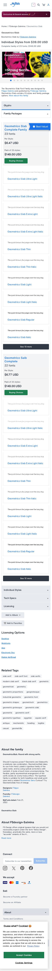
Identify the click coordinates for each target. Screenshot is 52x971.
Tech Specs (10, 598)
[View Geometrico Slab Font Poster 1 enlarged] (26, 65)
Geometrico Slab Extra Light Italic (25, 231)
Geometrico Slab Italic (19, 337)
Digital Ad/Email (8, 657)
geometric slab (32, 707)
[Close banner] (46, 14)
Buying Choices (16, 160)
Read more (6, 838)
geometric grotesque (12, 707)
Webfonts (5, 643)
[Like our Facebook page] (32, 868)
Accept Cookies (24, 955)
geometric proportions (13, 692)
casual (6, 728)
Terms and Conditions (13, 918)
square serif (40, 718)
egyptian (28, 718)
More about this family (18, 95)
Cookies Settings (23, 962)
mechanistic (18, 723)
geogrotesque (33, 692)
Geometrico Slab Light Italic (22, 302)
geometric (44, 681)
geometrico (42, 702)
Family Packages (13, 113)
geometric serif (22, 713)
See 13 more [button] (26, 346)
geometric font (31, 697)
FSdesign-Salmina (17, 26)
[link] (43, 5)
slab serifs (35, 676)
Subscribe (40, 860)
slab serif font (21, 676)
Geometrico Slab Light (19, 284)
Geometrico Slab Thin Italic (22, 267)
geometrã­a (17, 728)
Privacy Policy (33, 945)
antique (6, 723)
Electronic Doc (8, 652)
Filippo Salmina (7, 91)
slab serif (7, 676)
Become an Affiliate (12, 902)
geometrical (8, 687)
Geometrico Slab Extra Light (23, 214)
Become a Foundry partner (15, 896)
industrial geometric (12, 697)
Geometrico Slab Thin (19, 249)
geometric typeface (12, 718)
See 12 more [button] (26, 578)
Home (4, 26)
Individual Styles (13, 590)
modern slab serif (11, 681)
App (3, 648)
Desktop (5, 638)
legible (41, 723)
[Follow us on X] (15, 868)
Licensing (9, 606)
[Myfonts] (15, 5)
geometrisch (28, 702)
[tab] (11, 80)
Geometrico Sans (27, 780)
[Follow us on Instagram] (6, 868)
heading (31, 723)
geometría (7, 713)
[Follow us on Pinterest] (23, 868)
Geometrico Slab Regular (21, 319)
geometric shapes (11, 702)
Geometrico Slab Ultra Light (22, 179)
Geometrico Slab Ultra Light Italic (25, 196)
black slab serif (29, 681)
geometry (21, 687)
